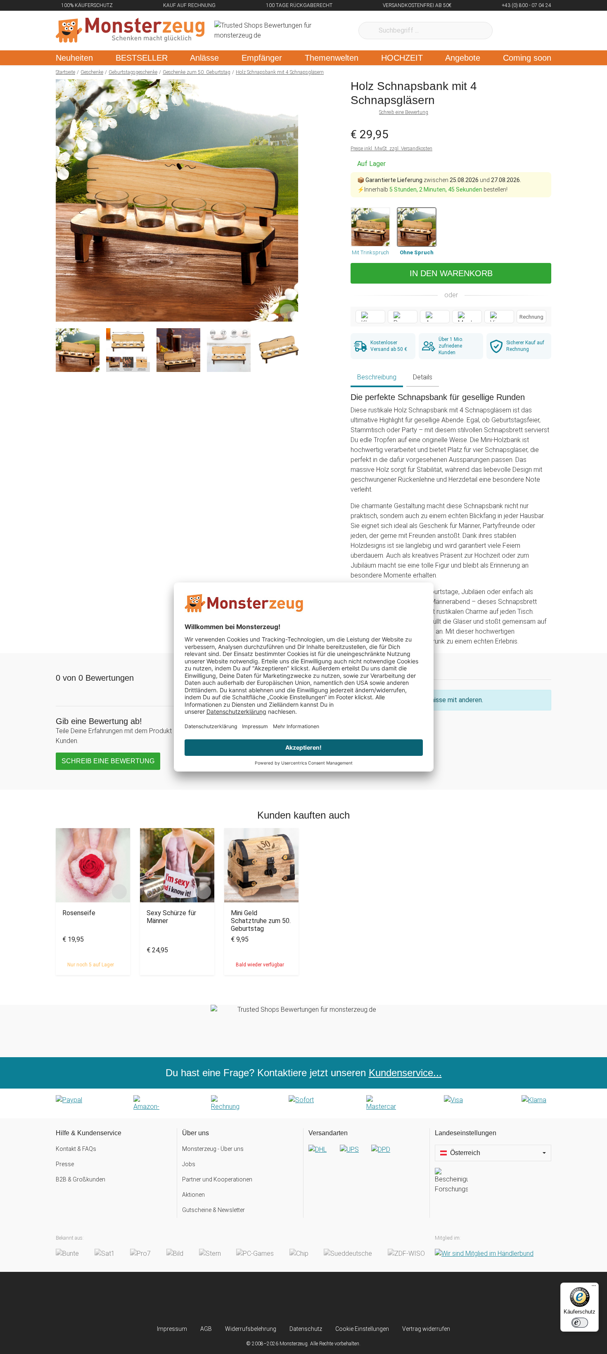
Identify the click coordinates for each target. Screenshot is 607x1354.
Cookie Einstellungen (362, 1329)
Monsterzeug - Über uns (213, 1149)
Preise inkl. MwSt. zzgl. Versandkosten (391, 148)
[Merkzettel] (510, 30)
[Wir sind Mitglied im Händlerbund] (484, 1253)
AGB (206, 1329)
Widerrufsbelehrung (250, 1329)
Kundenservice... (405, 1072)
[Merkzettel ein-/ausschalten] (287, 310)
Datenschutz (305, 1329)
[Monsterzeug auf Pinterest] (320, 1298)
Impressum (172, 1329)
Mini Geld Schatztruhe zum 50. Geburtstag (261, 921)
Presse (65, 1164)
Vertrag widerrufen (426, 1329)
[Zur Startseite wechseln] (130, 30)
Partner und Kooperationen (217, 1179)
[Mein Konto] (534, 30)
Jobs (188, 1164)
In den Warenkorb (451, 273)
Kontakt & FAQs (76, 1149)
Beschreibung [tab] (376, 377)
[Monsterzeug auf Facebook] (287, 1298)
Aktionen (193, 1194)
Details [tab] (422, 377)
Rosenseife (78, 913)
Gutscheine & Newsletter (213, 1210)
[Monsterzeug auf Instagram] (254, 1298)
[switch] (579, 1323)
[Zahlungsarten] (303, 1103)
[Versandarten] (366, 1156)
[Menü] (594, 1287)
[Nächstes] (290, 201)
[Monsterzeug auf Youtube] (352, 1298)
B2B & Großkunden (80, 1179)
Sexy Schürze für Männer (171, 917)
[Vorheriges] (64, 201)
